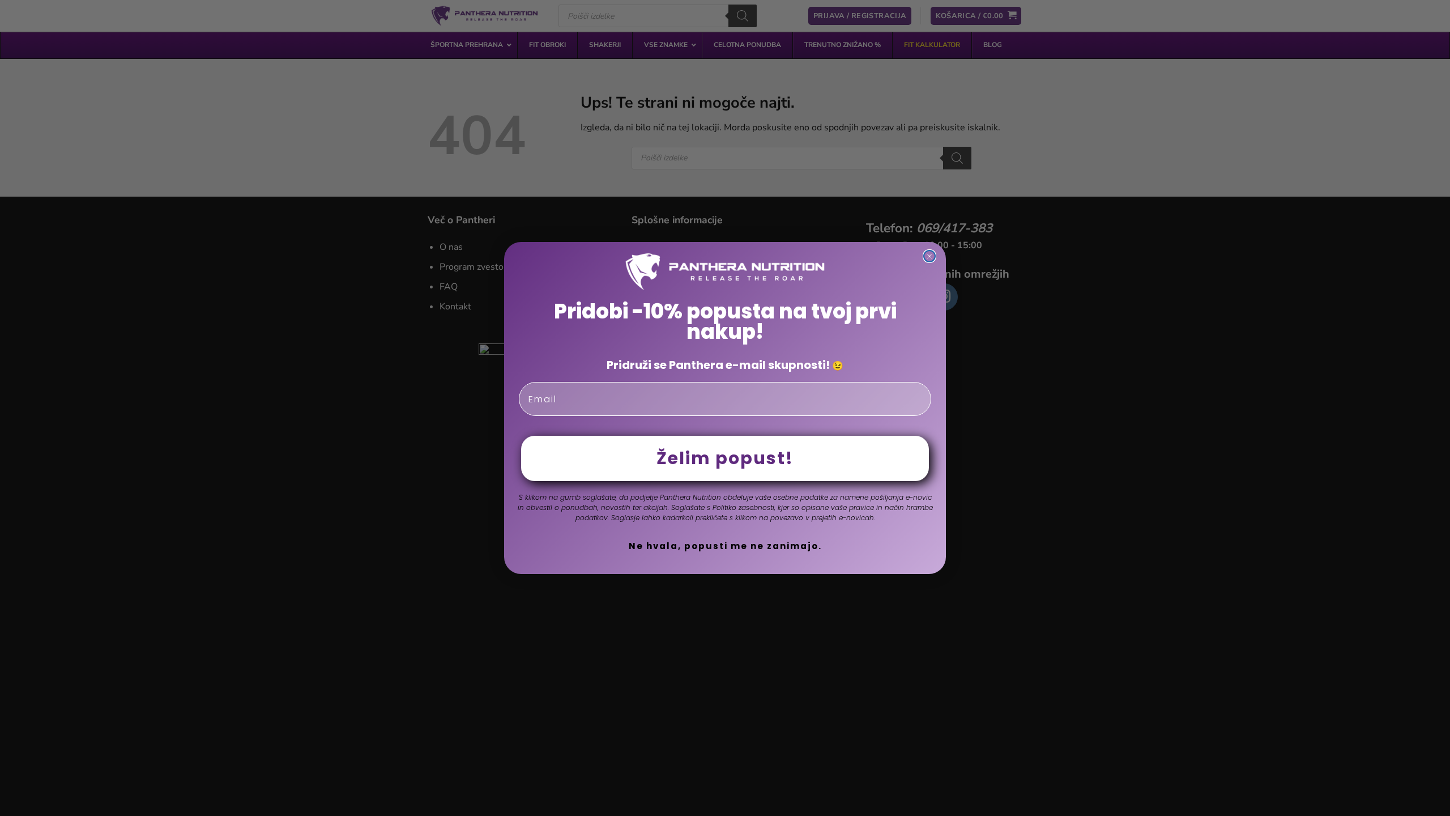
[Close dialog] (929, 256)
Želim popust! (725, 458)
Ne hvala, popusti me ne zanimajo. (725, 546)
